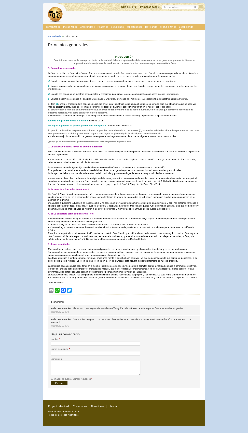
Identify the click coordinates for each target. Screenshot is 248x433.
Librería (112, 406)
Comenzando (53, 26)
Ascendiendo (186, 26)
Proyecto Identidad (58, 406)
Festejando (151, 26)
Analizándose (87, 26)
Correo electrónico (60, 349)
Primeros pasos (149, 6)
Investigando (70, 26)
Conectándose (134, 26)
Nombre (55, 339)
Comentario (56, 359)
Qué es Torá (128, 6)
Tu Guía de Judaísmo (55, 13)
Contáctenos (80, 406)
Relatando (103, 26)
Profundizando (168, 26)
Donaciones (97, 406)
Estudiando (117, 26)
